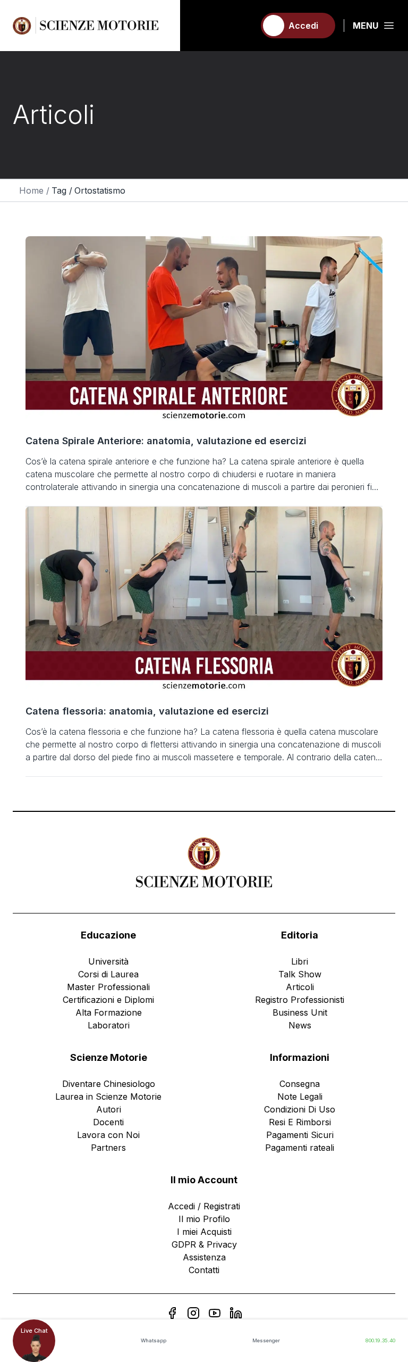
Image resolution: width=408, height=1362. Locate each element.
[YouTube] (214, 1313)
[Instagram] (193, 1313)
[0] (241, 25)
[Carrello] (241, 25)
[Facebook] (172, 1313)
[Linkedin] (236, 1313)
